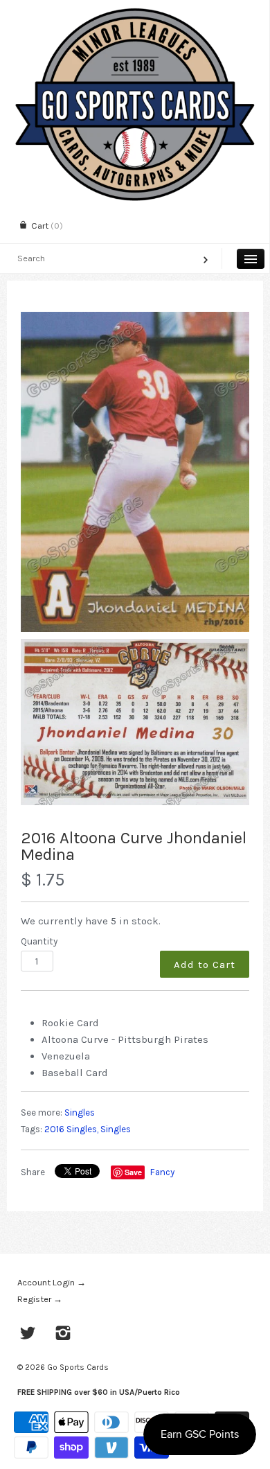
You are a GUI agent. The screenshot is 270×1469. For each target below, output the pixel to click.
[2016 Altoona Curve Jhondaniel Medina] (135, 472)
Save (133, 1172)
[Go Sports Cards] (134, 12)
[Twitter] (28, 1334)
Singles (79, 1112)
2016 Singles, (71, 1129)
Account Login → (51, 1282)
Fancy (162, 1172)
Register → (39, 1299)
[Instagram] (63, 1334)
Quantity (39, 941)
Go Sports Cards (78, 1367)
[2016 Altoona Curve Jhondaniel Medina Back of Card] (135, 722)
